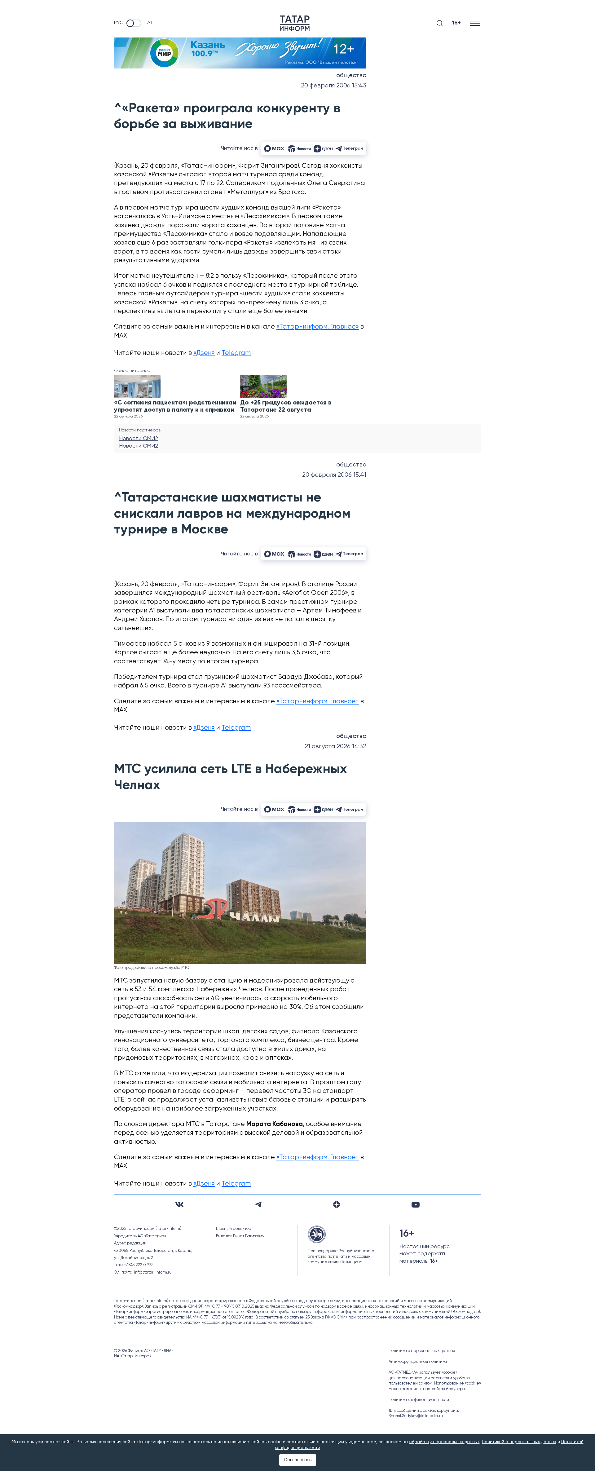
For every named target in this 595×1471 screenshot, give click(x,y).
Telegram (236, 353)
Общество (351, 76)
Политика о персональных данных (422, 1351)
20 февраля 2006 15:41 (334, 475)
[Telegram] (258, 1204)
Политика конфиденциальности (419, 1400)
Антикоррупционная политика (418, 1362)
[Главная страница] (295, 23)
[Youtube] (415, 1205)
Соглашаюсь (297, 1460)
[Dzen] (336, 1204)
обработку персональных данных (444, 1442)
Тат (148, 22)
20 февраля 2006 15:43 (333, 85)
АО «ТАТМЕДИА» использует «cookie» (423, 1373)
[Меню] (475, 23)
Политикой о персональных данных (519, 1442)
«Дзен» (204, 353)
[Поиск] (440, 23)
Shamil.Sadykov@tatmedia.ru (416, 1416)
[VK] (179, 1204)
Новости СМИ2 (138, 438)
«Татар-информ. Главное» (317, 327)
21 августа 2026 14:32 (335, 746)
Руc (118, 22)
